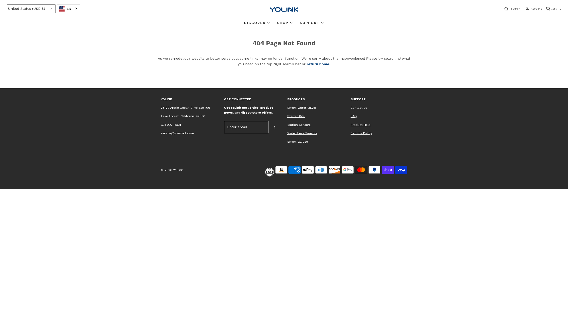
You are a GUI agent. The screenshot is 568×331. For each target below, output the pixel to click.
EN (69, 8)
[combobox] (68, 8)
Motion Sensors (299, 124)
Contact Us (359, 107)
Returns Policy (361, 133)
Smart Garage (297, 141)
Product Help (361, 124)
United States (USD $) (27, 8)
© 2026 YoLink (172, 170)
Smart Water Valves (302, 107)
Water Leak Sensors (302, 133)
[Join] (274, 127)
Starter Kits (296, 116)
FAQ (354, 116)
